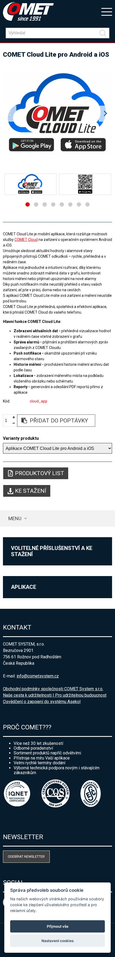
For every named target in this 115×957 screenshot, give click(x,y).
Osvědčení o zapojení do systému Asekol (41, 701)
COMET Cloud (26, 239)
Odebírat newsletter (26, 857)
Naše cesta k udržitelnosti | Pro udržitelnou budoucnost (54, 695)
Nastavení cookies (57, 941)
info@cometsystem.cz (38, 676)
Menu (14, 518)
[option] (57, 113)
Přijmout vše (57, 926)
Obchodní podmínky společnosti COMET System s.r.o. (53, 688)
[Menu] (106, 11)
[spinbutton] (8, 421)
